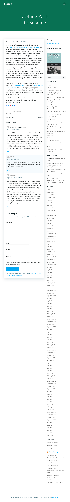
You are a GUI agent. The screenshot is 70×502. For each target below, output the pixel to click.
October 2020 (51, 262)
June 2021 (49, 246)
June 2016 (49, 396)
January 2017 (50, 378)
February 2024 (51, 210)
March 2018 (50, 342)
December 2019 (51, 288)
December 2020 (51, 257)
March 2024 (50, 208)
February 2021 (51, 251)
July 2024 (49, 202)
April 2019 (49, 308)
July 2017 (49, 363)
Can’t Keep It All (51, 87)
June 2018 (49, 334)
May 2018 (49, 337)
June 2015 (49, 427)
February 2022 (51, 228)
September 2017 (51, 358)
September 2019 (51, 296)
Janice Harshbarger (16, 127)
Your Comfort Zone (52, 124)
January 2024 (50, 213)
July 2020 (49, 270)
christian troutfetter (52, 443)
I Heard (49, 85)
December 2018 (51, 319)
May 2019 (49, 306)
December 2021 (51, 233)
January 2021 (50, 254)
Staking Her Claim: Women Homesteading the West (24, 47)
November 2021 (51, 236)
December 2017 (51, 350)
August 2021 (50, 244)
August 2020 (50, 267)
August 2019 (50, 298)
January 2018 (50, 347)
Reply (8, 152)
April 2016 (49, 402)
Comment (9, 222)
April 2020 (49, 277)
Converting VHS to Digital (54, 90)
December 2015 (51, 412)
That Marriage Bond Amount (55, 482)
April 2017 (49, 370)
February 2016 (51, 407)
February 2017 (51, 376)
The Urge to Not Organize (54, 114)
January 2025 (50, 195)
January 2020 (50, 285)
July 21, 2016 (22, 41)
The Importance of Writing (54, 122)
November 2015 (51, 415)
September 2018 (51, 327)
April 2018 (49, 340)
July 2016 (49, 394)
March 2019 (50, 311)
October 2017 (51, 355)
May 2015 (49, 430)
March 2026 (50, 189)
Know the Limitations (53, 475)
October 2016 (51, 386)
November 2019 (51, 290)
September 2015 (51, 420)
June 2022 (49, 223)
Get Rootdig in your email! (54, 43)
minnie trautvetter (52, 445)
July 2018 (49, 332)
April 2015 (49, 433)
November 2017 (51, 352)
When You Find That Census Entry (56, 458)
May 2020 (49, 275)
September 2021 (51, 241)
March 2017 (50, 373)
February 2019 (51, 314)
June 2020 (49, 272)
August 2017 (50, 360)
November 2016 (51, 383)
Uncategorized (17, 111)
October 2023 (51, 218)
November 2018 (51, 321)
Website (8, 256)
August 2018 (50, 329)
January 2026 (50, 192)
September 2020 (51, 264)
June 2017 (49, 365)
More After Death (52, 463)
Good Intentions (51, 468)
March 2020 (50, 280)
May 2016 (49, 399)
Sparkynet (55, 497)
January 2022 (50, 231)
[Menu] (64, 3)
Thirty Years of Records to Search (56, 111)
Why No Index (51, 119)
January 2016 (50, 409)
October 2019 (51, 293)
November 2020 (51, 259)
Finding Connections (52, 455)
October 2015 (51, 417)
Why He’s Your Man (52, 465)
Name (8, 243)
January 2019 (50, 316)
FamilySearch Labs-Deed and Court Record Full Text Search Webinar (55, 145)
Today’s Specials (51, 116)
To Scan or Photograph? (53, 140)
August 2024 (50, 200)
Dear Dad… (50, 104)
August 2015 (50, 422)
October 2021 (51, 239)
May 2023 (49, 221)
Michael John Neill (12, 41)
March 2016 (50, 404)
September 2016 (51, 389)
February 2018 (51, 345)
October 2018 (51, 324)
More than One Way (52, 460)
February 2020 (51, 283)
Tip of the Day (53, 452)
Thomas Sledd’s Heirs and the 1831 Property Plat (55, 165)
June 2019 (49, 303)
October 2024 (51, 197)
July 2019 (49, 301)
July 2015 (49, 425)
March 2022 (50, 226)
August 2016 (50, 391)
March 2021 (50, 249)
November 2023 (51, 215)
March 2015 (50, 435)
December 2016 (51, 381)
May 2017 (49, 368)
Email (8, 250)
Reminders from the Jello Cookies (56, 97)
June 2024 (49, 205)
